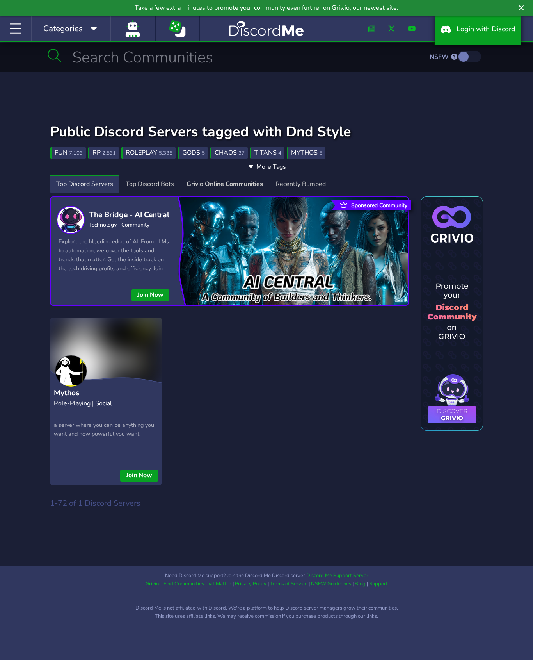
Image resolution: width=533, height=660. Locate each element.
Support (378, 583)
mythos (306, 152)
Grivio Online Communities (225, 184)
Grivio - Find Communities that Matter (188, 583)
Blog (360, 583)
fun (69, 152)
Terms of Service (288, 583)
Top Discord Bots (150, 184)
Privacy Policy (250, 583)
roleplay (149, 152)
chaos (230, 152)
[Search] (54, 55)
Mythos (66, 393)
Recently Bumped (300, 184)
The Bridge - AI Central (129, 215)
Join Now (150, 295)
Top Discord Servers (84, 184)
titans (267, 152)
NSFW (440, 57)
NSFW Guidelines (331, 583)
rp (104, 152)
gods (193, 152)
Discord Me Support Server (337, 575)
